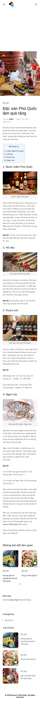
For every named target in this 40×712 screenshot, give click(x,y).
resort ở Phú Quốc (10, 524)
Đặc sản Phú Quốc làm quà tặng (28, 677)
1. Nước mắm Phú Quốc (14, 151)
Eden (11, 119)
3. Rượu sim (9, 157)
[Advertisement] (20, 30)
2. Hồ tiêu (8, 154)
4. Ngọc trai (9, 160)
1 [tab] (20, 584)
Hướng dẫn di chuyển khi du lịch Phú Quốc (10, 578)
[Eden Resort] (11, 4)
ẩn (18, 146)
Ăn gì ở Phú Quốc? (29, 575)
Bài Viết (6, 103)
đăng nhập (14, 600)
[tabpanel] (10, 566)
